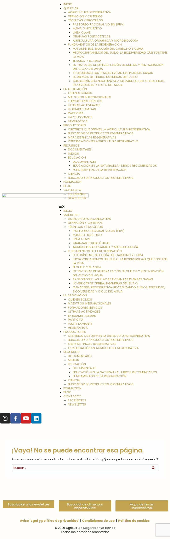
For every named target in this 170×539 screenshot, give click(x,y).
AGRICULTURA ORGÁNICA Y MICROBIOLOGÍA (105, 40)
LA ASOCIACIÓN (75, 89)
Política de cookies (134, 521)
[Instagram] (5, 418)
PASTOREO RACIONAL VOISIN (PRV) (99, 24)
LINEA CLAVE (81, 32)
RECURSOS (71, 145)
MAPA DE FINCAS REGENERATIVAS (92, 137)
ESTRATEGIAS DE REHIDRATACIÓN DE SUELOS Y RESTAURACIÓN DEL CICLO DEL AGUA (118, 67)
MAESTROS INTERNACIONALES (89, 97)
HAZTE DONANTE (80, 117)
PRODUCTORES (74, 125)
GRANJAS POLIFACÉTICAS (91, 36)
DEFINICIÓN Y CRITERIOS (85, 16)
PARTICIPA (75, 113)
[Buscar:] (85, 468)
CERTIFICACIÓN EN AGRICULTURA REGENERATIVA (103, 141)
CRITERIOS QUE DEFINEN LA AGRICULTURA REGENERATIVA (109, 129)
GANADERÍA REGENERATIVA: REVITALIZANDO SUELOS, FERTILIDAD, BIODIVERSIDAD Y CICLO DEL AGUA (119, 83)
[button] (113, 207)
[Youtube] (26, 418)
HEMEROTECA (78, 121)
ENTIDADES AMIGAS (82, 109)
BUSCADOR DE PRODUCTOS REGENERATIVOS (101, 133)
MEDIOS (73, 153)
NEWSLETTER (77, 198)
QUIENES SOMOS (80, 93)
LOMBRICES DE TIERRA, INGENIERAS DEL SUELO (105, 77)
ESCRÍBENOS (77, 194)
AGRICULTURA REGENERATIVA (89, 12)
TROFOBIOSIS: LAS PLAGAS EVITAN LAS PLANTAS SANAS (113, 73)
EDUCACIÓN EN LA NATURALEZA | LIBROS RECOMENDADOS (115, 165)
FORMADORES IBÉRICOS (85, 101)
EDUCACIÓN (77, 157)
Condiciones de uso (98, 521)
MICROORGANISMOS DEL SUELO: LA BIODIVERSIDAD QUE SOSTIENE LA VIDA (120, 54)
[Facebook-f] (15, 418)
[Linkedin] (36, 418)
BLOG (67, 186)
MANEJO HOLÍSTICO (87, 28)
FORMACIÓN (72, 181)
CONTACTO (72, 190)
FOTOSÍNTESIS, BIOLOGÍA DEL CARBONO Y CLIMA (108, 48)
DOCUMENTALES (80, 149)
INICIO (67, 4)
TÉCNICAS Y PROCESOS (85, 20)
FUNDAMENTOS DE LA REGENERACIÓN (95, 44)
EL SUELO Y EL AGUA (87, 60)
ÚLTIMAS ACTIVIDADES (84, 105)
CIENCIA (74, 173)
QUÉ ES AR (70, 8)
